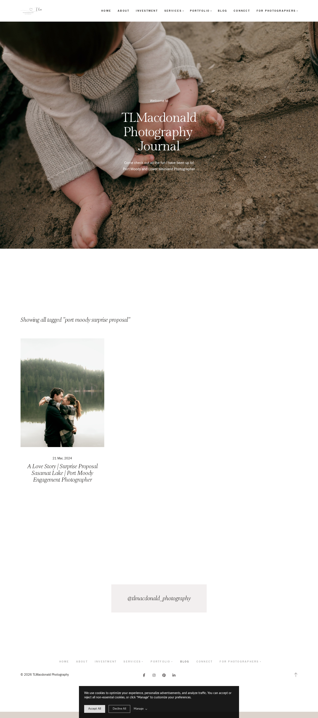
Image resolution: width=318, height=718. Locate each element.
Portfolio (160, 661)
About (123, 11)
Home (106, 11)
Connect (242, 11)
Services (132, 661)
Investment (147, 11)
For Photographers (239, 661)
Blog (222, 11)
